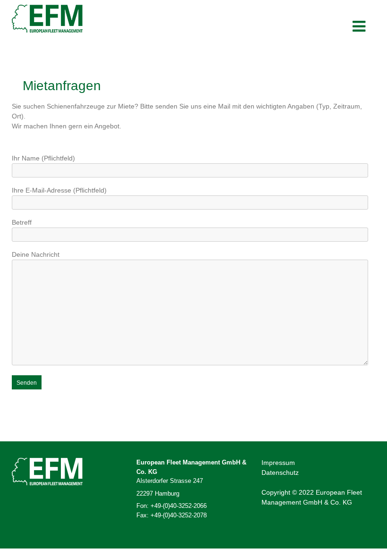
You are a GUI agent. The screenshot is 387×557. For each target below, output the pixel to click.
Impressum (278, 462)
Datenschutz (280, 472)
